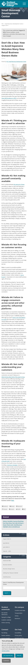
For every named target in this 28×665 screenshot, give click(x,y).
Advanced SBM (7, 560)
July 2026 (6, 543)
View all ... (7, 551)
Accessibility (18, 632)
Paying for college (6, 617)
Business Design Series (9, 568)
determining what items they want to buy (13, 377)
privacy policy (5, 651)
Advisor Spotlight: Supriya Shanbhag (13, 521)
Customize (6, 660)
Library (16, 616)
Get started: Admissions (4, 613)
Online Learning (5, 622)
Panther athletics (5, 635)
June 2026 (6, 547)
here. (12, 500)
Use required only (8, 655)
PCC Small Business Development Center (16, 61)
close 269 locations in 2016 (9, 98)
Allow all (19, 655)
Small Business (7, 577)
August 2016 (5, 25)
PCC (3, 23)
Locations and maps (20, 610)
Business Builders (7, 564)
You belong (4, 632)
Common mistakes (12, 465)
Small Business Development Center (10, 13)
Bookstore (17, 618)
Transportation (18, 613)
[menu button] (24, 4)
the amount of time (19, 184)
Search (6, 593)
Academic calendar (6, 620)
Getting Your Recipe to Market (10, 573)
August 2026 (7, 539)
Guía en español (5, 638)
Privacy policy (18, 635)
